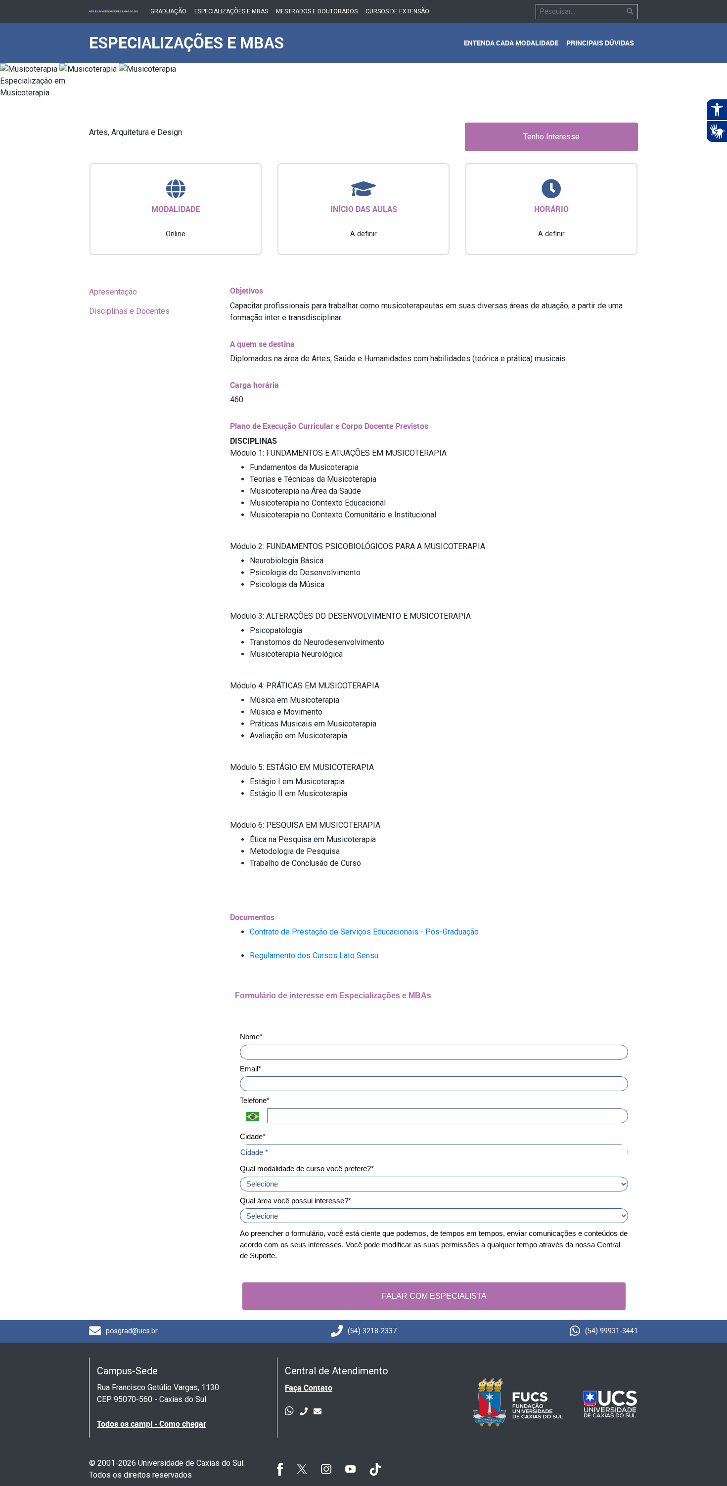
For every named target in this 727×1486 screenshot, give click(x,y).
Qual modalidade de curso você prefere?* (307, 1168)
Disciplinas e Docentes (129, 311)
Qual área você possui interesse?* (295, 1200)
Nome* (251, 1036)
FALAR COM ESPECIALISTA (434, 1296)
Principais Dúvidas (600, 42)
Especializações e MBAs (186, 42)
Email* (250, 1068)
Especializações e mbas (231, 11)
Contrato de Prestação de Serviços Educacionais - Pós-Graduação (364, 931)
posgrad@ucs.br (132, 1331)
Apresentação (113, 292)
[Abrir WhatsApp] (702, 1461)
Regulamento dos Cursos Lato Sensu (314, 955)
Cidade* (253, 1136)
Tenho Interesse (551, 136)
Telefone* (255, 1100)
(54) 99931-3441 (611, 1331)
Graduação (168, 11)
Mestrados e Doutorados (317, 11)
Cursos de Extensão (397, 11)
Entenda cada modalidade (511, 42)
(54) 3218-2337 (372, 1331)
